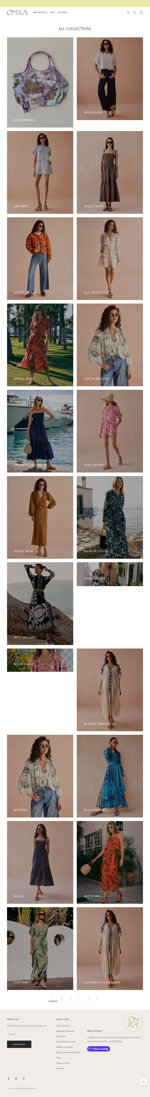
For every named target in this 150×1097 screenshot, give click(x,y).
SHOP (52, 12)
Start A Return (63, 1025)
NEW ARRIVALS (40, 12)
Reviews (60, 1068)
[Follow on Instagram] (16, 1078)
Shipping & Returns (65, 1031)
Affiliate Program (64, 1047)
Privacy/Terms (63, 1063)
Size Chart (61, 1036)
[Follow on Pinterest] (23, 1078)
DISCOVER (62, 12)
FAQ (58, 1057)
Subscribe (19, 1044)
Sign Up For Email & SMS (68, 1052)
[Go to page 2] (97, 998)
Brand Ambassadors (66, 1041)
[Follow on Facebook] (8, 1078)
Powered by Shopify (28, 1088)
